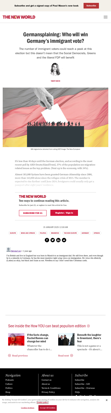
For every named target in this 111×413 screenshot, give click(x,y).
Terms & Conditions (51, 388)
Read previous (20, 355)
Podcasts (9, 380)
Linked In (58, 240)
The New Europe (70, 233)
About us (46, 384)
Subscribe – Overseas (85, 388)
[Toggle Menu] (105, 17)
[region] (55, 404)
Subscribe (91, 5)
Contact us (46, 380)
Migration (55, 233)
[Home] (19, 17)
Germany (85, 233)
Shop (7, 392)
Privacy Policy (48, 392)
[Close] (107, 400)
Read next (63, 355)
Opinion (97, 233)
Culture (8, 384)
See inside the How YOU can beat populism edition (47, 325)
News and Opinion (28, 233)
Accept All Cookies (47, 408)
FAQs (77, 392)
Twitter (52, 240)
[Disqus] (55, 280)
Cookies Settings (27, 408)
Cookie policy (42, 402)
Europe (13, 233)
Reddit (64, 240)
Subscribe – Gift (82, 384)
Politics (43, 233)
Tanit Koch (55, 81)
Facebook (47, 240)
